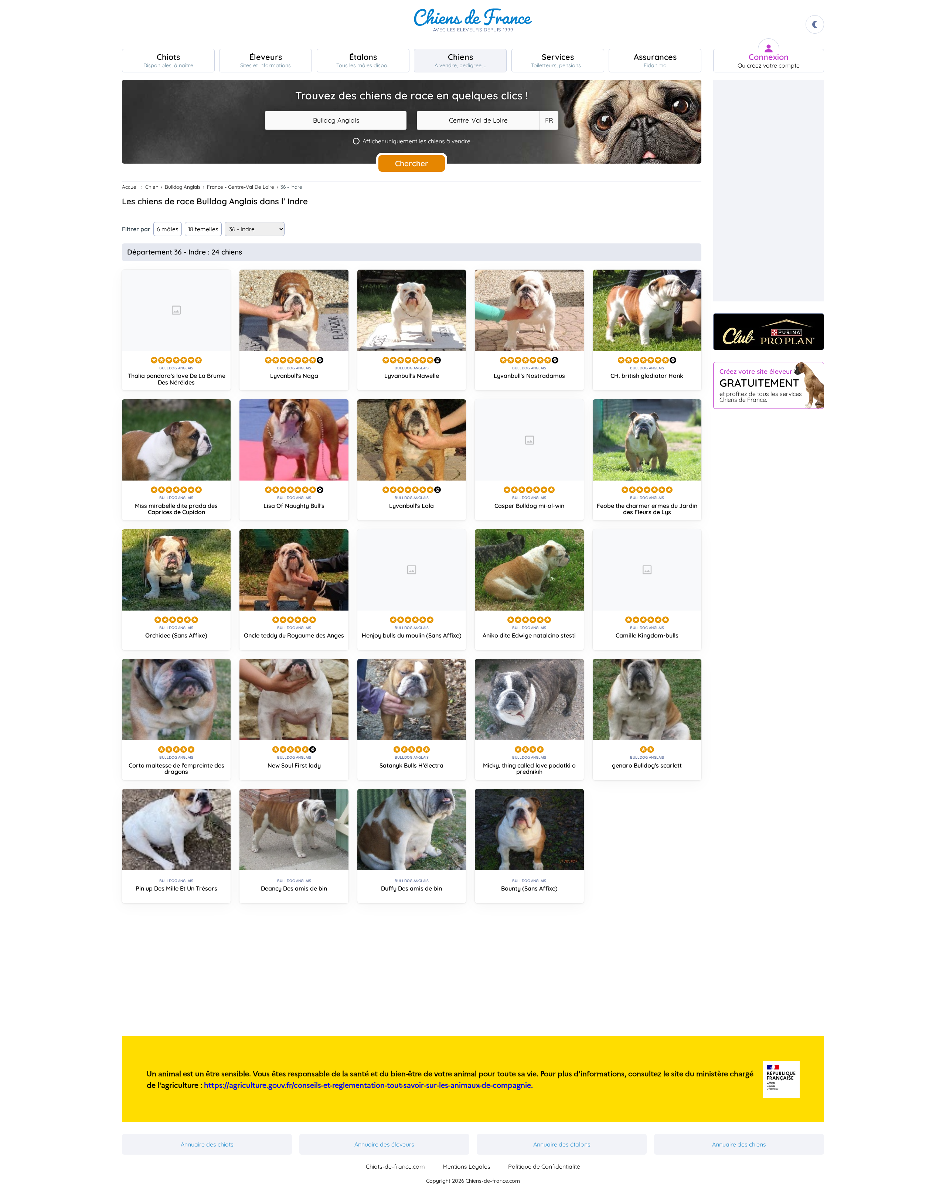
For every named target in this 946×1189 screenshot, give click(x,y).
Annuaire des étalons (562, 1144)
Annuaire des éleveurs (384, 1144)
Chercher (411, 163)
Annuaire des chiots (207, 1144)
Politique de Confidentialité (544, 1166)
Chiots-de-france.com (395, 1166)
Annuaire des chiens (739, 1144)
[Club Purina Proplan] (768, 331)
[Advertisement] (411, 972)
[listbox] (549, 120)
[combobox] (335, 120)
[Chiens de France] (473, 24)
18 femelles (203, 229)
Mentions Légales (466, 1166)
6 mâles (167, 229)
